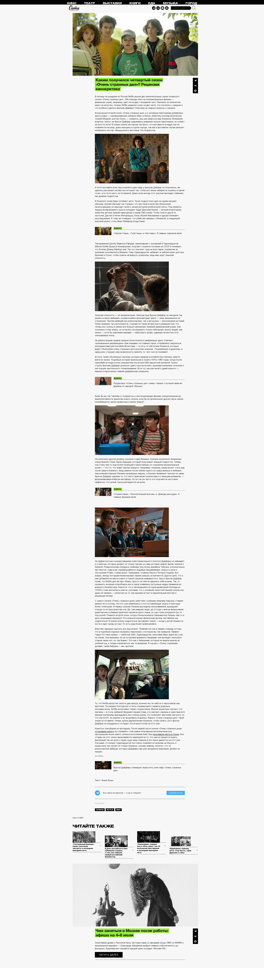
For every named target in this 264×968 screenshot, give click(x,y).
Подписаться (176, 793)
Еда (151, 3)
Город (191, 3)
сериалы (100, 810)
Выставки (112, 3)
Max (167, 8)
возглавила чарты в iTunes (166, 734)
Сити (74, 8)
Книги (134, 3)
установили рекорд (104, 731)
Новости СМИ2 (78, 818)
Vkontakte (158, 8)
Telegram (154, 8)
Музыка (170, 3)
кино (118, 810)
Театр (89, 3)
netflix (110, 810)
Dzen (162, 8)
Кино (71, 3)
